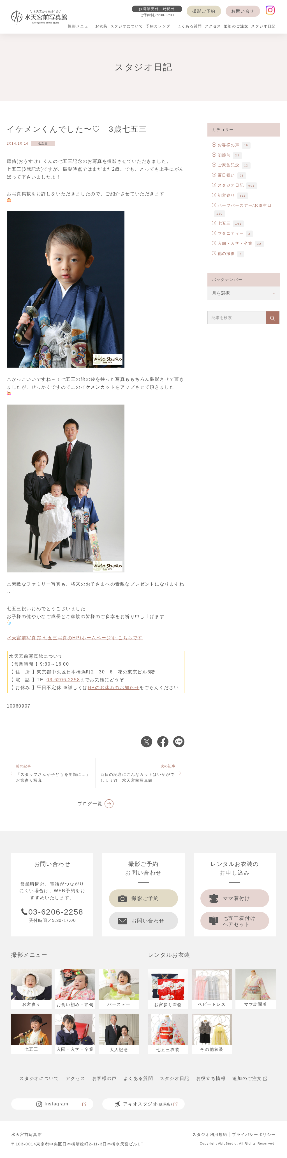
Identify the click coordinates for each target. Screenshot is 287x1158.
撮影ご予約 (204, 11)
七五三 (43, 143)
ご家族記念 (229, 165)
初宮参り (226, 195)
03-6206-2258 (63, 679)
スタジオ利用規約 (209, 1134)
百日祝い (226, 175)
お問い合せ (242, 11)
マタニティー (231, 233)
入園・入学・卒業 (235, 243)
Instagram (56, 1103)
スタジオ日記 (231, 185)
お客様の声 (229, 145)
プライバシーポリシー (254, 1134)
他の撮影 (226, 253)
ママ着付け (236, 898)
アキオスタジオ (147, 1103)
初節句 (224, 155)
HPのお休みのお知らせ (114, 687)
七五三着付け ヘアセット (239, 921)
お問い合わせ (148, 921)
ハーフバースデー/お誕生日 (245, 205)
